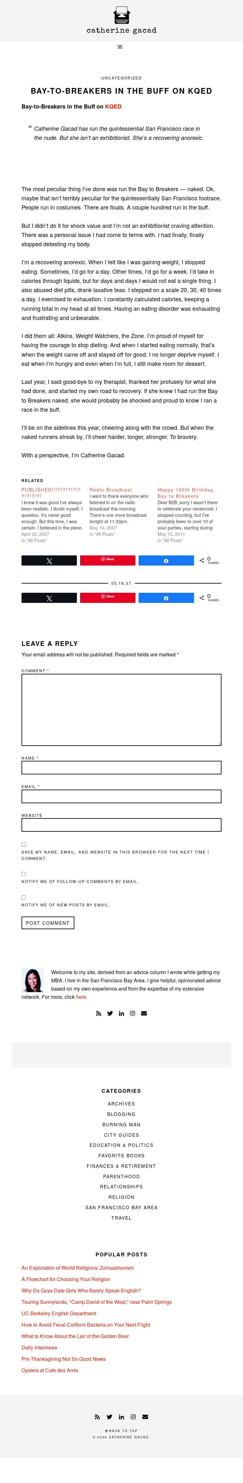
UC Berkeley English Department (59, 1313)
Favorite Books (121, 1155)
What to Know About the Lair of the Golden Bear (75, 1336)
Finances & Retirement (121, 1166)
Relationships (121, 1186)
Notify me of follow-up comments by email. (80, 881)
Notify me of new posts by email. (66, 904)
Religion (122, 1197)
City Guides (121, 1135)
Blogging (121, 1114)
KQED (113, 106)
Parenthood (121, 1176)
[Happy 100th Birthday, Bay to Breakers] (192, 514)
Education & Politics (121, 1145)
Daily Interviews (39, 1347)
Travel (121, 1218)
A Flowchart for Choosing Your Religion (66, 1279)
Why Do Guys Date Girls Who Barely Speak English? (81, 1290)
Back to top (123, 1431)
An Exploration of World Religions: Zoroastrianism (78, 1267)
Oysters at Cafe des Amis (50, 1370)
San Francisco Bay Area (121, 1207)
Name (30, 757)
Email (31, 786)
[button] (121, 47)
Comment (35, 670)
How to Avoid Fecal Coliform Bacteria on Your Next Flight (86, 1324)
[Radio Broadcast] (124, 511)
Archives (121, 1103)
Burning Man (122, 1124)
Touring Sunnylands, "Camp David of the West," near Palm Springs (97, 1301)
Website (32, 815)
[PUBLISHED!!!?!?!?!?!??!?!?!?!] (56, 514)
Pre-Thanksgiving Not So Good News (64, 1358)
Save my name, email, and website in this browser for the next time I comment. (115, 855)
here (81, 996)
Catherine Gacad (121, 20)
